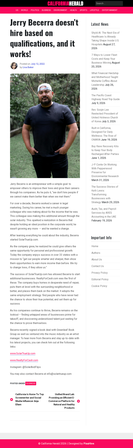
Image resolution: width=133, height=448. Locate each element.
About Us (96, 259)
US (17, 10)
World (24, 10)
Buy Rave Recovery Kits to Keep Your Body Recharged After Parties (105, 150)
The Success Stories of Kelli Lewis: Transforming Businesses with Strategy (104, 194)
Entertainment (109, 10)
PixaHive (89, 443)
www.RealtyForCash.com (24, 360)
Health (73, 10)
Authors (95, 252)
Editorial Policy (100, 279)
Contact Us (97, 266)
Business (46, 10)
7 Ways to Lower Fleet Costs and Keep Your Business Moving (104, 58)
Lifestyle (94, 10)
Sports (83, 10)
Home (94, 246)
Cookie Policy (99, 286)
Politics (35, 10)
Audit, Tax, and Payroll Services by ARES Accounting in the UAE (103, 212)
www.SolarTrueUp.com (22, 353)
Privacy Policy (99, 272)
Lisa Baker (28, 67)
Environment (60, 10)
